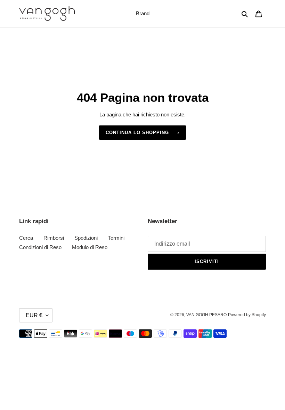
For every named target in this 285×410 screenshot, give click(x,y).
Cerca (26, 238)
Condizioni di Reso (40, 247)
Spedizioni (86, 238)
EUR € (34, 315)
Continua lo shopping (137, 132)
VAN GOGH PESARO (206, 314)
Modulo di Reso (89, 247)
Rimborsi (53, 238)
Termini (116, 238)
